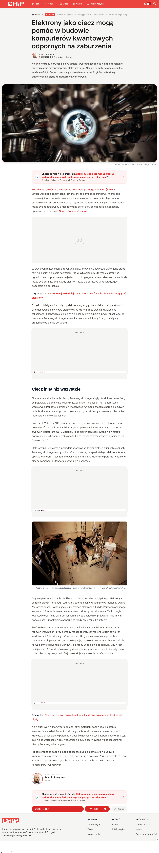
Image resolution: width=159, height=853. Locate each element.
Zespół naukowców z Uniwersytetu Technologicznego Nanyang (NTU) (72, 189)
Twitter (93, 809)
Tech (37, 3)
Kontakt (139, 829)
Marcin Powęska (46, 54)
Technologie (93, 824)
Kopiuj (121, 809)
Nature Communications (73, 211)
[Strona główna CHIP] (16, 3)
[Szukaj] (155, 4)
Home (37, 14)
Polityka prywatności (146, 834)
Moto (65, 3)
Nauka (79, 3)
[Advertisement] (79, 352)
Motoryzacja (93, 834)
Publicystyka (97, 3)
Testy (50, 3)
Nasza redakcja (144, 824)
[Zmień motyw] (148, 3)
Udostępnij (42, 809)
